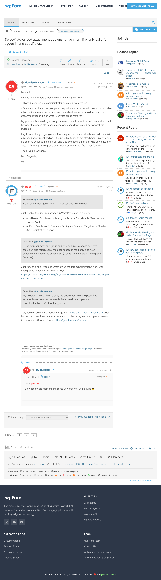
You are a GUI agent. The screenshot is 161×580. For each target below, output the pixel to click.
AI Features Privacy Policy (97, 552)
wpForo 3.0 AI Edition (41, 5)
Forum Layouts (92, 508)
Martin (131, 212)
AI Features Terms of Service (99, 557)
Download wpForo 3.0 (142, 5)
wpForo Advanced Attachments (86, 312)
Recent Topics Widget (136, 104)
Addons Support (12, 557)
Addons (123, 5)
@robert (35, 383)
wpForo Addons (92, 519)
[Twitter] (6, 522)
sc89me (131, 78)
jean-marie (133, 86)
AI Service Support (13, 552)
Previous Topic (85, 416)
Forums (11, 22)
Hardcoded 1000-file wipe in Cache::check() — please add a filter (140, 73)
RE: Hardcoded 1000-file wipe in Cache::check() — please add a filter (140, 139)
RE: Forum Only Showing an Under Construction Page (139, 234)
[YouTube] (14, 522)
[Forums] (7, 31)
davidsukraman (31, 64)
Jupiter (131, 166)
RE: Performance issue (136, 203)
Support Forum (11, 546)
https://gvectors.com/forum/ (70, 320)
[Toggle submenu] (55, 6)
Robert (29, 186)
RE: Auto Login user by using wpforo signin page (140, 172)
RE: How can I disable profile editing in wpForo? (140, 251)
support (131, 63)
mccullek (132, 119)
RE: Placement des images (139, 188)
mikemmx (39, 464)
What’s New (28, 22)
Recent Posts (64, 22)
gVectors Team (92, 540)
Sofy (130, 198)
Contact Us (90, 546)
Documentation (105, 5)
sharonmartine (134, 151)
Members (46, 22)
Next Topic (101, 416)
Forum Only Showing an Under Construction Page (141, 114)
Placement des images (137, 83)
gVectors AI (67, 5)
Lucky (131, 107)
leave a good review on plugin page (76, 348)
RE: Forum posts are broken (139, 156)
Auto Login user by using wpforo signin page (138, 94)
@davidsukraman (43, 199)
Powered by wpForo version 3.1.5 (143, 480)
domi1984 (132, 99)
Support (83, 5)
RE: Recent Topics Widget (138, 217)
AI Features (90, 502)
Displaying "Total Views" (137, 61)
